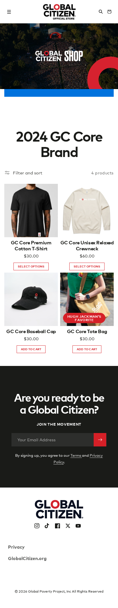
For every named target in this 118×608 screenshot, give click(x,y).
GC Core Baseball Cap (31, 331)
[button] (9, 12)
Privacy (16, 546)
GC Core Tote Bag (87, 331)
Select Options (31, 266)
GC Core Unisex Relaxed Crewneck (87, 245)
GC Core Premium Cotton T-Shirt (31, 245)
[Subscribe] (100, 439)
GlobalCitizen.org (27, 558)
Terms (76, 455)
